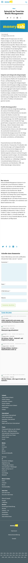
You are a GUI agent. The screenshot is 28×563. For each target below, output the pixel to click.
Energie (4, 500)
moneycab (5, 34)
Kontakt (14, 538)
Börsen (3, 451)
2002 (22, 557)
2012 (17, 555)
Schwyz (4, 409)
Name (3, 284)
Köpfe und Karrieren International (11, 423)
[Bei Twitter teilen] (7, 18)
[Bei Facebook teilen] (11, 18)
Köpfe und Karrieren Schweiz (9, 405)
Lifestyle (4, 482)
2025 (5, 553)
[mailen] (20, 18)
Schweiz (4, 395)
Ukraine (4, 508)
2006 (9, 557)
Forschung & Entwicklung (8, 506)
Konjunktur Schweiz (7, 401)
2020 (20, 553)
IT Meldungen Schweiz (8, 465)
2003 (19, 557)
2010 (23, 555)
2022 (14, 553)
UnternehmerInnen (7, 516)
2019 (23, 553)
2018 (26, 553)
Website (3, 298)
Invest (3, 439)
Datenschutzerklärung (14, 534)
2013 (14, 555)
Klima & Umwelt (6, 498)
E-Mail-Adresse (5, 291)
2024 (8, 553)
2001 (25, 557)
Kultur (3, 480)
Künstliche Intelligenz (7, 461)
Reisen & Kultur (6, 478)
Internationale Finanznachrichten (10, 433)
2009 (26, 555)
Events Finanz (5, 437)
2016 (5, 555)
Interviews (4, 490)
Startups (4, 457)
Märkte (4, 443)
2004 (16, 557)
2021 (17, 553)
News (14, 8)
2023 (11, 553)
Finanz (3, 427)
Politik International (7, 417)
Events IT (4, 471)
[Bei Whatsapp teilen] (14, 18)
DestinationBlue (6, 487)
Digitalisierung (6, 463)
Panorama (4, 421)
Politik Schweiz (6, 399)
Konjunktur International (8, 419)
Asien (3, 445)
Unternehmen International (9, 415)
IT (2, 459)
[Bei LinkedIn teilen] (17, 18)
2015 (8, 555)
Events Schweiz (6, 403)
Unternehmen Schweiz (7, 397)
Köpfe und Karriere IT (7, 469)
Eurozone (4, 447)
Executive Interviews (7, 494)
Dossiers (4, 504)
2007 (6, 557)
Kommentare (5, 514)
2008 (3, 557)
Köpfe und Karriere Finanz (9, 435)
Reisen (3, 485)
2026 (2, 553)
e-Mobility (4, 502)
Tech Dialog (5, 473)
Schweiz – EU (5, 510)
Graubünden (5, 407)
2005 (12, 557)
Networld (4, 475)
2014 (11, 555)
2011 (20, 555)
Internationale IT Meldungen (9, 467)
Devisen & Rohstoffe (7, 453)
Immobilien (5, 512)
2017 (1, 555)
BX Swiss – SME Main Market (9, 431)
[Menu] (2, 2)
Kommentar (4, 262)
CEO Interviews (6, 492)
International (5, 413)
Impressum (14, 531)
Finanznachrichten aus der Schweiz (11, 429)
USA (3, 449)
